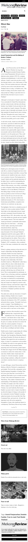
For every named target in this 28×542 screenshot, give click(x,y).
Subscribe (14, 535)
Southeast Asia (6, 18)
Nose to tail (5, 501)
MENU (5, 11)
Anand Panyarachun (12, 514)
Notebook (14, 15)
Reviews (22, 15)
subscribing (10, 530)
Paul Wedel (21, 517)
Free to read (5, 15)
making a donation (18, 530)
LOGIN (23, 1)
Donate (14, 539)
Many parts (5, 473)
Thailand (15, 18)
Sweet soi (4, 445)
